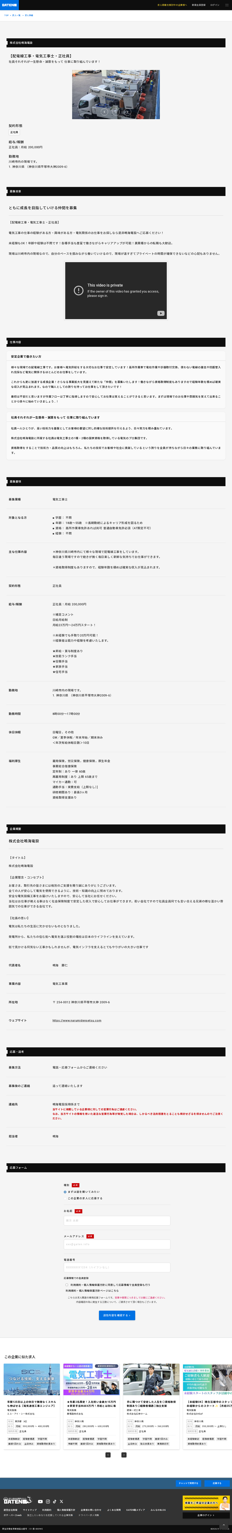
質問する (188, 1483)
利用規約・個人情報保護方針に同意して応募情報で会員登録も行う (110, 1284)
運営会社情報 (10, 1510)
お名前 (72, 1211)
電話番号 (69, 1259)
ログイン (214, 5)
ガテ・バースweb (13, 1515)
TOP (6, 15)
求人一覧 (16, 15)
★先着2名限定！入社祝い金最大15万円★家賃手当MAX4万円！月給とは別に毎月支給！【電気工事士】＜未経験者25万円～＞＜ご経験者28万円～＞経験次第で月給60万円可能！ (31, 1404)
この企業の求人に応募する (85, 1198)
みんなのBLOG (158, 1510)
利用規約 (71, 1290)
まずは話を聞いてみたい (84, 1191)
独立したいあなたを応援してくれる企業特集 (50, 1515)
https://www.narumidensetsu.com (77, 1020)
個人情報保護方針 (89, 1290)
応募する (217, 1483)
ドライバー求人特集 (88, 1515)
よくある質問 (114, 1510)
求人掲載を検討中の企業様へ (172, 5)
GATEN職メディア (135, 1510)
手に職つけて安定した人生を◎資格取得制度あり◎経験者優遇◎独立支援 (91, 1403)
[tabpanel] (32, 1406)
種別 (71, 1185)
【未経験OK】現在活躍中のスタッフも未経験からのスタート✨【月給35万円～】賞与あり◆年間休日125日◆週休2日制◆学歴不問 (151, 1404)
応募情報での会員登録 (76, 1278)
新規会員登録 (199, 5)
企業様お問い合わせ (91, 1510)
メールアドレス (78, 1236)
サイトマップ (30, 1510)
